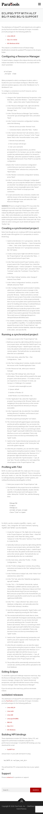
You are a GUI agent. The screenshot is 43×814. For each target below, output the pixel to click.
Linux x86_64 (11, 36)
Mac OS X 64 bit (12, 40)
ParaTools (9, 701)
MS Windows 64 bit (13, 43)
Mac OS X (10, 726)
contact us (9, 777)
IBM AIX (9, 722)
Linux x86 (10, 715)
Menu (39, 4)
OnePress (30, 806)
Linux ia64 (10, 711)
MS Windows (11, 730)
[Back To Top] (21, 801)
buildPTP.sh (11, 749)
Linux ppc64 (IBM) (12, 719)
